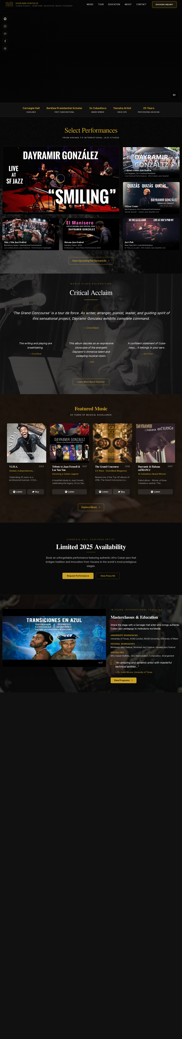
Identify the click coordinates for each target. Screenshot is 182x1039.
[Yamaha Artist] (5, 48)
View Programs (122, 680)
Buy (37, 491)
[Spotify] (5, 19)
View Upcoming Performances (89, 260)
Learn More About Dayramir (91, 382)
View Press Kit (108, 576)
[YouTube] (5, 33)
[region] (60, 179)
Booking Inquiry (164, 4)
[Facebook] (5, 41)
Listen (19, 491)
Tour (101, 4)
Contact (141, 4)
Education (114, 4)
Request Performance (78, 576)
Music (90, 4)
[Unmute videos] (174, 95)
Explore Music (89, 507)
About (128, 4)
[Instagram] (5, 26)
